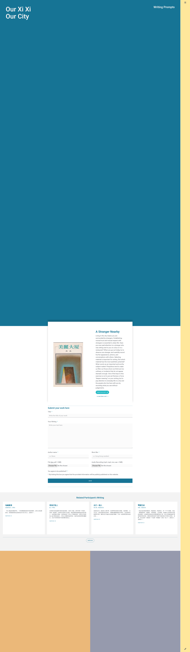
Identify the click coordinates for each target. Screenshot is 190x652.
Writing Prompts (164, 7)
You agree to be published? (57, 471)
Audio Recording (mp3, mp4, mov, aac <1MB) (107, 462)
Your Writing (52, 422)
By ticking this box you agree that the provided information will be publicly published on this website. (83, 474)
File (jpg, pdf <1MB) (54, 462)
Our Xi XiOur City (18, 12)
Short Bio (95, 452)
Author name (52, 452)
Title (49, 412)
